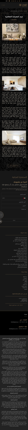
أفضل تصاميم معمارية (22, 258)
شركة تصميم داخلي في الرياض (21, 244)
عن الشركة (25, 277)
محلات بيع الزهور (24, 245)
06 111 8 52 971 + (23, 301)
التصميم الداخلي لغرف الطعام (21, 237)
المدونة (25, 289)
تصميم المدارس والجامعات (22, 252)
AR (6, 1)
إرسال (14, 220)
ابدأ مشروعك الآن (14, 166)
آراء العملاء (25, 284)
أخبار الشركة (25, 288)
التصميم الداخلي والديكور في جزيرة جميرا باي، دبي (17, 259)
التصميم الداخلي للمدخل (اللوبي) (21, 239)
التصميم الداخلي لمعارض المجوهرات (20, 250)
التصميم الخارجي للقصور (22, 266)
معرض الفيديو (24, 286)
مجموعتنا (25, 278)
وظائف (25, 281)
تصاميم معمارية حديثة (22, 248)
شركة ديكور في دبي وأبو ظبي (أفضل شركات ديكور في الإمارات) (15, 264)
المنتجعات (25, 247)
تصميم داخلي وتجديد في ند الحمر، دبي (19, 256)
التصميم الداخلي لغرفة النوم (21, 253)
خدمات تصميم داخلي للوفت (22, 255)
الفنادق (25, 262)
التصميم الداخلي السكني (22, 267)
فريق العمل (25, 280)
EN (7, 1)
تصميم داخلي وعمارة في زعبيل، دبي (20, 241)
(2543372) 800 (24, 300)
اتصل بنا (25, 283)
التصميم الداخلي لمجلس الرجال (21, 261)
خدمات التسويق (24, 242)
